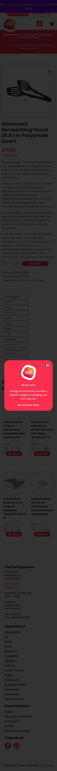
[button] (48, 365)
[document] (28, 385)
